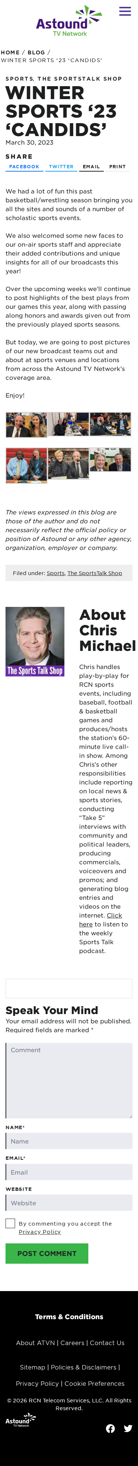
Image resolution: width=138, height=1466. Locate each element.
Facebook (24, 166)
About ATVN (35, 1342)
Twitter (61, 166)
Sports (19, 78)
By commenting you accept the (65, 1227)
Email (91, 166)
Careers (72, 1342)
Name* (15, 1127)
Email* (16, 1158)
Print (117, 166)
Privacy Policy (40, 1231)
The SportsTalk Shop (80, 78)
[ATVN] (69, 20)
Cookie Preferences (94, 1383)
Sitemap (32, 1367)
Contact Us (107, 1342)
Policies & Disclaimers (83, 1367)
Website (19, 1189)
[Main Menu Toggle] (125, 11)
